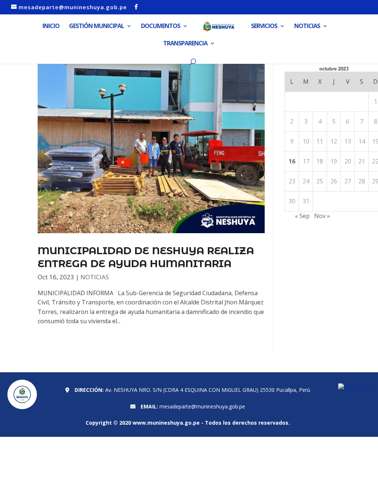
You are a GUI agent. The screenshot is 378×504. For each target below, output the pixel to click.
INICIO (50, 26)
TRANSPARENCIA (185, 44)
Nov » (322, 216)
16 (292, 161)
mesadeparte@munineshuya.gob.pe (202, 406)
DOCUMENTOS (160, 26)
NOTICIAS (307, 26)
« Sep (302, 216)
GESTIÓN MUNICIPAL (96, 26)
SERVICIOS (264, 26)
